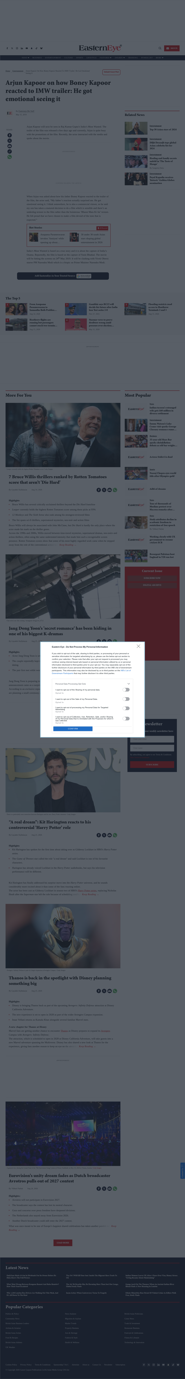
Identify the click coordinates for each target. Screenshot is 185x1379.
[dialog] (92, 689)
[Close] (139, 647)
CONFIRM (73, 729)
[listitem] (92, 683)
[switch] (126, 690)
